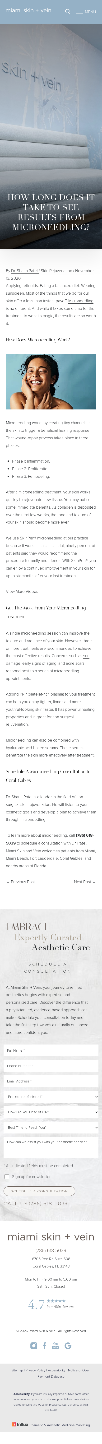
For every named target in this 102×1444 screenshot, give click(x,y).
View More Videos (22, 591)
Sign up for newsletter (31, 1176)
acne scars (75, 663)
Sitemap (17, 1370)
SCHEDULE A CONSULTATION (39, 1191)
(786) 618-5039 (48, 1204)
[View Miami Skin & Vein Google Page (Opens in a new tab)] (68, 1348)
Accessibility (56, 1370)
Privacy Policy (35, 1370)
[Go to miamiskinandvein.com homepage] (28, 12)
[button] (79, 12)
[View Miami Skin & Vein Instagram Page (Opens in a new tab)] (34, 1348)
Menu (90, 11)
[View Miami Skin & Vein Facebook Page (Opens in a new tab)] (45, 1348)
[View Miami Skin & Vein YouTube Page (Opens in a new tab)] (56, 1348)
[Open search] (67, 12)
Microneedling (80, 300)
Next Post (85, 881)
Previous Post (20, 881)
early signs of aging (39, 663)
